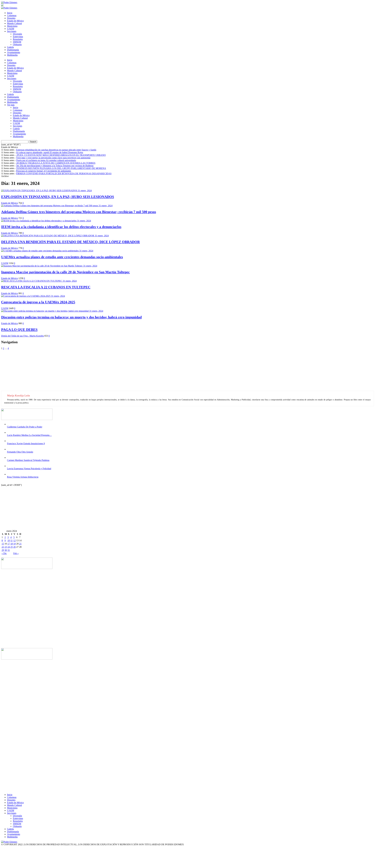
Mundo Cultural (14, 23)
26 (14, 547)
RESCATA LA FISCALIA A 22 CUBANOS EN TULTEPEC (45, 287)
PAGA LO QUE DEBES (19, 330)
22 (3, 547)
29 (3, 550)
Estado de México (15, 20)
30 (6, 550)
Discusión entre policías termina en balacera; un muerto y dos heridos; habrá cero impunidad (71, 317)
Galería (10, 47)
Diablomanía (13, 49)
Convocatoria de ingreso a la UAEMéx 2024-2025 (38, 302)
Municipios (12, 26)
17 (8, 543)
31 (8, 550)
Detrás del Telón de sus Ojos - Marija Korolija (22, 336)
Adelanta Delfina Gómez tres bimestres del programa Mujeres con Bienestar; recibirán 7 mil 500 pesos (78, 212)
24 (8, 547)
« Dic (4, 553)
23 (6, 547)
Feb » (16, 553)
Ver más (11, 105)
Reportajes (18, 39)
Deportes (11, 18)
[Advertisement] (89, 370)
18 (11, 543)
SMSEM (17, 42)
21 (20, 543)
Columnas (11, 15)
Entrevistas (18, 36)
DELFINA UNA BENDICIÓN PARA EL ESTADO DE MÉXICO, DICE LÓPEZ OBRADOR (70, 242)
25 (11, 547)
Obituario (17, 44)
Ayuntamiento (13, 52)
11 (11, 540)
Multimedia (12, 55)
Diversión (17, 34)
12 (14, 540)
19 (14, 543)
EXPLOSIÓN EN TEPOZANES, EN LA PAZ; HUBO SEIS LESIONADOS (57, 197)
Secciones (11, 31)
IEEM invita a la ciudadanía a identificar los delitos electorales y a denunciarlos (61, 227)
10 (8, 540)
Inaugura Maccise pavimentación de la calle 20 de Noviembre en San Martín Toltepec (65, 272)
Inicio (9, 13)
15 (3, 543)
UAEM (10, 28)
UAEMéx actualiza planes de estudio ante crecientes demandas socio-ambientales (62, 257)
